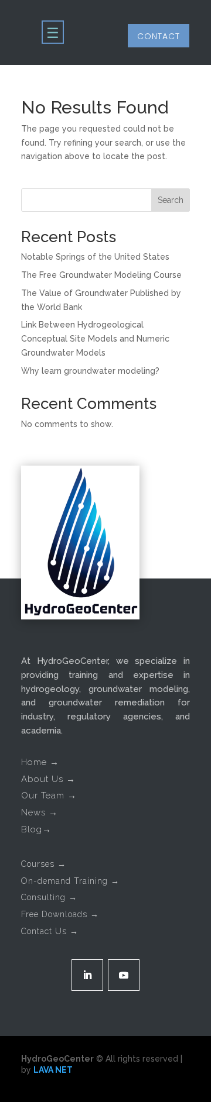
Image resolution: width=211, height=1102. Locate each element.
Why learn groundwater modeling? (90, 371)
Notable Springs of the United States (95, 256)
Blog (36, 829)
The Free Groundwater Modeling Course (101, 275)
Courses (43, 864)
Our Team (49, 795)
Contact (158, 36)
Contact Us (50, 931)
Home (40, 762)
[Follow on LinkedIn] (87, 975)
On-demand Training (70, 881)
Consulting (49, 897)
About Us (48, 779)
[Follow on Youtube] (123, 975)
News (39, 812)
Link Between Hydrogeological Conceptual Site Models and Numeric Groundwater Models (95, 338)
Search (170, 200)
